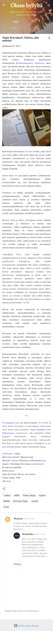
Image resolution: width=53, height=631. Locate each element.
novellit (35, 501)
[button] (49, 38)
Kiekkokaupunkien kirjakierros (30, 63)
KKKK (7, 501)
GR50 (16, 495)
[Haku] (49, 5)
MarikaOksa (28, 534)
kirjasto (42, 495)
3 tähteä (7, 495)
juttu (44, 460)
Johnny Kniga (29, 495)
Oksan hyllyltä (26, 5)
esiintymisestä (38, 463)
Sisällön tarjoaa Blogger (28, 625)
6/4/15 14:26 (29, 518)
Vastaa (17, 564)
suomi (6, 506)
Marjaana (18, 518)
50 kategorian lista (10, 422)
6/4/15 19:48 (40, 534)
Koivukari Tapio (20, 501)
